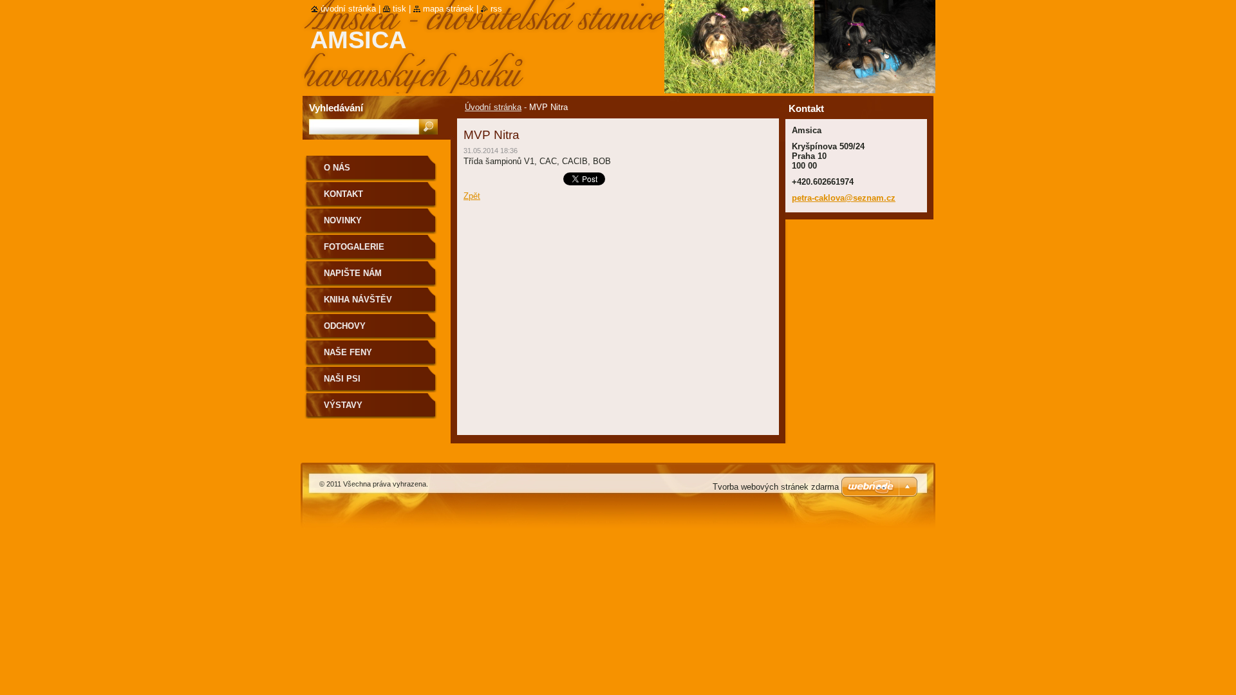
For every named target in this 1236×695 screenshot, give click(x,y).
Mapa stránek (448, 9)
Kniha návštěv (358, 299)
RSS (496, 9)
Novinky (343, 220)
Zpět (472, 196)
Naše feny (348, 352)
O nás (337, 167)
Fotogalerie (354, 247)
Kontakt (343, 194)
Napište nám (353, 273)
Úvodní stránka (493, 107)
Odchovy (345, 326)
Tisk (399, 9)
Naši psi (342, 379)
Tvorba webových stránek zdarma (776, 487)
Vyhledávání (336, 107)
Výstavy (343, 405)
